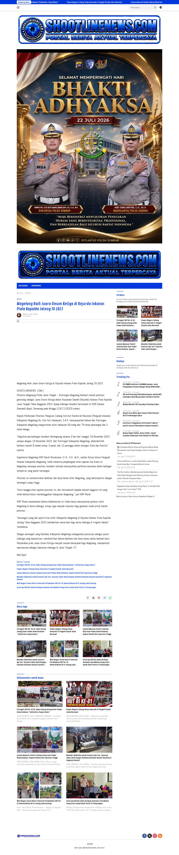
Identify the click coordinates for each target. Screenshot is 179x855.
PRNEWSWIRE (36, 285)
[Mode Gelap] (160, 7)
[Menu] (19, 7)
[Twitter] (149, 836)
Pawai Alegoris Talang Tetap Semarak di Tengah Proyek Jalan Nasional (46, 2)
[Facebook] (144, 836)
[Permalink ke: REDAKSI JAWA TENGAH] (19, 315)
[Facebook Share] (88, 598)
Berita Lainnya (121, 496)
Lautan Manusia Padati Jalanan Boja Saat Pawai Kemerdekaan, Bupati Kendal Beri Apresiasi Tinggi (121, 2)
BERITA (19, 299)
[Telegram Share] (105, 598)
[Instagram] (155, 836)
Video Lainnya (133, 496)
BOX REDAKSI (23, 285)
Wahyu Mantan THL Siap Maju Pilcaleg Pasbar (141, 404)
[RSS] (160, 836)
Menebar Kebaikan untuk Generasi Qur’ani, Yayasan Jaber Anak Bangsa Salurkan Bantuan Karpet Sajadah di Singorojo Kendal (64, 578)
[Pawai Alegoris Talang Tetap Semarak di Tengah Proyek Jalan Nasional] (64, 618)
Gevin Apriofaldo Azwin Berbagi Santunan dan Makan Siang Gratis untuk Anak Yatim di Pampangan (56, 587)
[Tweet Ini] (93, 598)
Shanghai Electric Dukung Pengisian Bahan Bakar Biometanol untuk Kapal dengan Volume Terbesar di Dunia (137, 450)
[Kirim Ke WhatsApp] (110, 598)
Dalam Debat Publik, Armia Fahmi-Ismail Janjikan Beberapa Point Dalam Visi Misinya (140, 434)
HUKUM (90, 844)
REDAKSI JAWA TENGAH (30, 314)
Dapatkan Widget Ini (147, 496)
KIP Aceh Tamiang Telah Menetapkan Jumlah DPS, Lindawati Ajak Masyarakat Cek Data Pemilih (142, 395)
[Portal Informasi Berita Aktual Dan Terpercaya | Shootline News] (89, 264)
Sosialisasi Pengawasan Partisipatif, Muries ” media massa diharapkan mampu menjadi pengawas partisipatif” (141, 424)
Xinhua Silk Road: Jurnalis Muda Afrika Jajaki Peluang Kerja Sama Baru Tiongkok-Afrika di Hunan (137, 462)
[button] (155, 7)
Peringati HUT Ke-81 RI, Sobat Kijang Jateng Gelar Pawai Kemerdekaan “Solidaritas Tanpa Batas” (56, 565)
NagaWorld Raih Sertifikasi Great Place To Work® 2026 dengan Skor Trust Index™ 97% (138, 487)
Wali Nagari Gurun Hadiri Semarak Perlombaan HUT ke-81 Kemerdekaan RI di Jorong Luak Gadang (56, 583)
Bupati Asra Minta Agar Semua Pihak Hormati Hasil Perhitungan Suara (141, 414)
